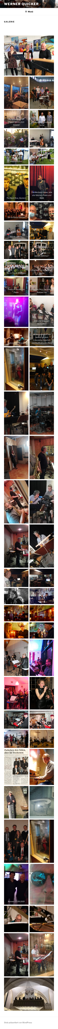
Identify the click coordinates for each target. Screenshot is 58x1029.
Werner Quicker (21, 4)
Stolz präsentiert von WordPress (18, 1022)
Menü (30, 11)
